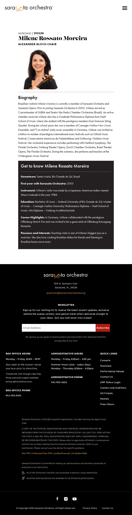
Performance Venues (112, 371)
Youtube (74, 498)
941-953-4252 (59, 382)
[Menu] (124, 8)
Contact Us (106, 376)
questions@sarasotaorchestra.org (66, 293)
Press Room (107, 404)
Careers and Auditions (113, 387)
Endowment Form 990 (42, 453)
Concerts (105, 360)
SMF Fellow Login (110, 382)
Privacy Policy (90, 508)
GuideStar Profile (79, 453)
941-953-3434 (13, 395)
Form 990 (26, 453)
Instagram (65, 498)
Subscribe (103, 327)
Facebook (57, 498)
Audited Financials (62, 453)
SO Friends (106, 393)
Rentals (104, 398)
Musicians (106, 365)
